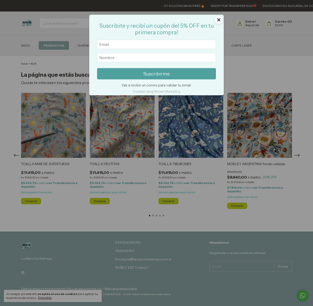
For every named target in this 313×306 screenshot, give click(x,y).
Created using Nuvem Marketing (156, 91)
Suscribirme (156, 74)
